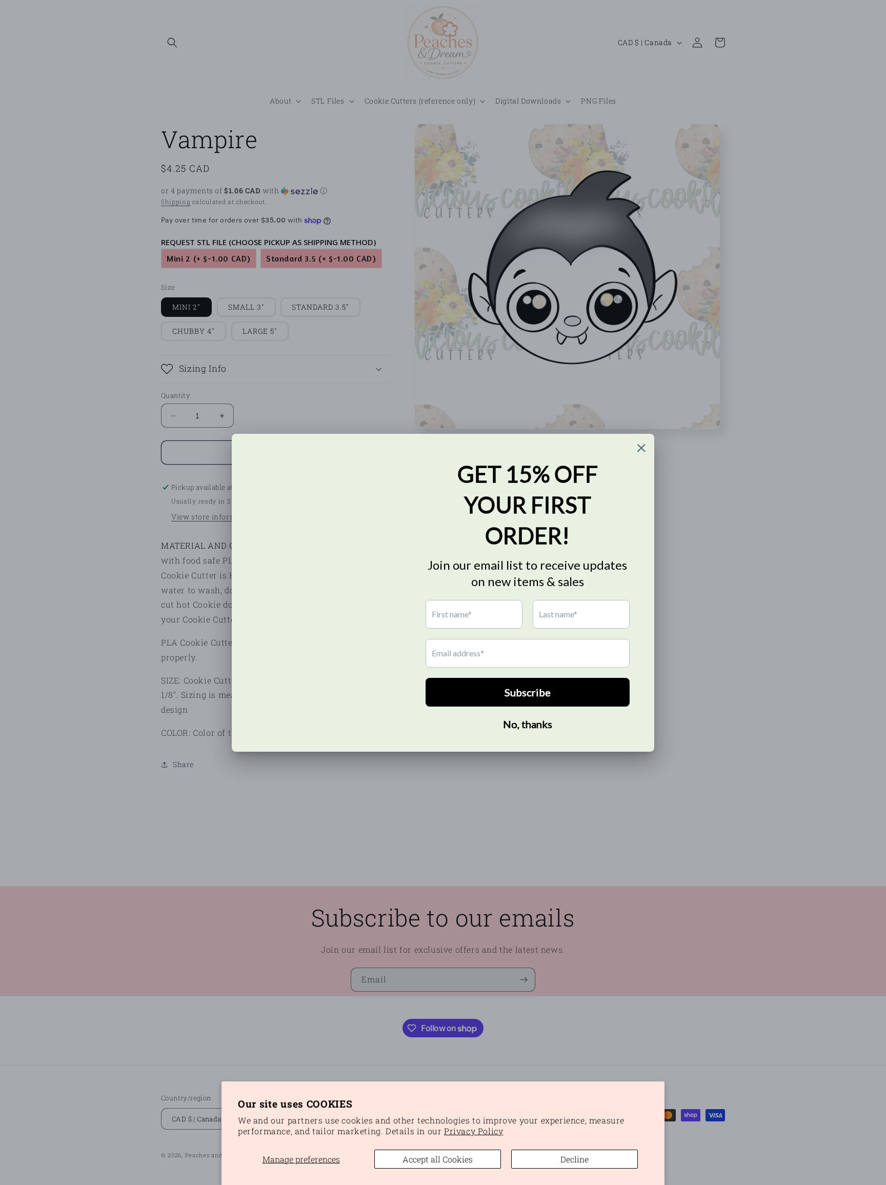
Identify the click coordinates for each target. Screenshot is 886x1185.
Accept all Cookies (437, 1159)
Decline (574, 1159)
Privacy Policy (473, 1131)
